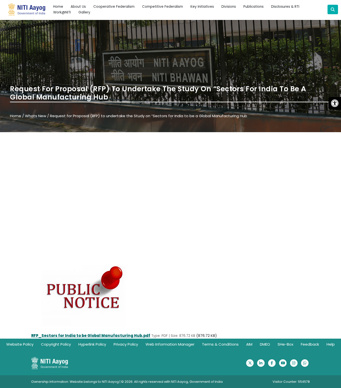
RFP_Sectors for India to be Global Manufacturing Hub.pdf (90, 335)
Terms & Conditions (220, 344)
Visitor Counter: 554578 (291, 382)
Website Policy (19, 344)
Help (331, 344)
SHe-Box (285, 344)
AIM (249, 344)
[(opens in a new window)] (250, 363)
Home (58, 6)
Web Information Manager (170, 344)
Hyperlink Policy (92, 344)
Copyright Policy (56, 344)
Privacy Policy (126, 344)
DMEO (265, 344)
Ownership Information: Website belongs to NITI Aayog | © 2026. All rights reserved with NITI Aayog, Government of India (127, 382)
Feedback (310, 344)
